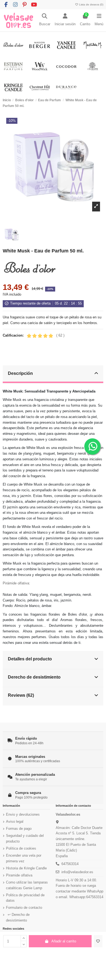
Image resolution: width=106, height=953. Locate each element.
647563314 (70, 864)
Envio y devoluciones (23, 814)
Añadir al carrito (63, 941)
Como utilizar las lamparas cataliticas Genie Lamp (27, 885)
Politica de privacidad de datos (25, 898)
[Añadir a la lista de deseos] (98, 941)
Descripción (20, 373)
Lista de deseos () (90, 4)
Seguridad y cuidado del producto (25, 838)
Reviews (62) (21, 695)
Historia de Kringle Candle (26, 868)
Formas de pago (19, 829)
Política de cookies (21, 848)
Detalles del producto (30, 658)
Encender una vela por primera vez (23, 858)
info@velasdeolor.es (77, 872)
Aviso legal (14, 821)
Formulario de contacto (24, 907)
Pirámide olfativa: (16, 583)
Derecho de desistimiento (34, 677)
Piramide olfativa (19, 875)
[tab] (53, 374)
